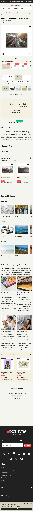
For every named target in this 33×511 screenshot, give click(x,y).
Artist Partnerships (6, 475)
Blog (2, 480)
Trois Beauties (21, 372)
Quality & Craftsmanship (7, 470)
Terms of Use (4, 478)
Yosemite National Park (23, 177)
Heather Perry (4, 373)
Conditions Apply (16, 114)
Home (2, 12)
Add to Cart (16, 509)
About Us (3, 467)
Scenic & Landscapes (10, 12)
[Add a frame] (5, 54)
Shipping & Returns (8, 151)
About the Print (6, 146)
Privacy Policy (5, 472)
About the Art (6, 128)
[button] (6, 66)
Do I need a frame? (27, 84)
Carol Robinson (20, 373)
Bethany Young (4, 179)
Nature (18, 12)
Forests (2, 14)
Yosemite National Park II (7, 177)
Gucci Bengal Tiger (6, 372)
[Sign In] (26, 5)
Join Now (27, 445)
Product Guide (28, 61)
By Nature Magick (5, 22)
